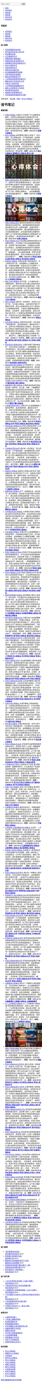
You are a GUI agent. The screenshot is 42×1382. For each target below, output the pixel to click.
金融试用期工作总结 (13, 1328)
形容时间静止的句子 (13, 1342)
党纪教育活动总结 (12, 90)
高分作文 (8, 17)
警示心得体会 (10, 1367)
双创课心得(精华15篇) (13, 1256)
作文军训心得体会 (28, 656)
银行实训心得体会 (21, 340)
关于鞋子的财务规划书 (13, 1333)
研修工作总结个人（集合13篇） (18, 1306)
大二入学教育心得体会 (22, 1022)
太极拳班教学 (32, 1001)
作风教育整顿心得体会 (30, 613)
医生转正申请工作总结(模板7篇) (18, 1285)
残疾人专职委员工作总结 (14, 88)
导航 (18, 99)
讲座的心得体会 (16, 279)
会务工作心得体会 (12, 805)
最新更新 (11, 1380)
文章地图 (18, 1380)
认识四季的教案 (11, 1335)
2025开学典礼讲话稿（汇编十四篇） (20, 1281)
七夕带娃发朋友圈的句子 (14, 86)
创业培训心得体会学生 (18, 363)
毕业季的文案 (10, 54)
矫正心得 (30, 153)
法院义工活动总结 (12, 83)
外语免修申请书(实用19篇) (16, 1301)
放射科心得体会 (13, 489)
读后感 (7, 13)
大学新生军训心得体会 (18, 530)
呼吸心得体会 (10, 1365)
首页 (7, 8)
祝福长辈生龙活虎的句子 (14, 61)
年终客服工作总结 (12, 1337)
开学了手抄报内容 (12, 1340)
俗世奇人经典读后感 (23, 868)
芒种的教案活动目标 (13, 50)
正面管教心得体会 (12, 848)
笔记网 (12, 99)
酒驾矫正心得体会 (19, 153)
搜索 (23, 4)
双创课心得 (9, 1258)
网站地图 (4, 1380)
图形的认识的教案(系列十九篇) (17, 1261)
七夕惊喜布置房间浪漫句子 (15, 79)
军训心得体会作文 (26, 699)
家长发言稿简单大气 (13, 77)
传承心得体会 (22, 239)
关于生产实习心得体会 (22, 782)
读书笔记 (8, 10)
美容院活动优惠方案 (13, 1267)
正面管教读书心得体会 (30, 846)
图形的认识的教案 (12, 1263)
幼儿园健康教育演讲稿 (13, 72)
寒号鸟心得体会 (11, 1358)
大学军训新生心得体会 (30, 1240)
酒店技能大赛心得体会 (16, 383)
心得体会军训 (30, 762)
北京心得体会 (10, 1362)
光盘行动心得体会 (14, 721)
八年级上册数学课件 (13, 1319)
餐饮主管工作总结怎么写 (14, 81)
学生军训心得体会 (28, 259)
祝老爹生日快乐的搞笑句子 (15, 63)
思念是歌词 (9, 1272)
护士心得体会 (27, 99)
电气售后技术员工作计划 (14, 52)
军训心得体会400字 (31, 570)
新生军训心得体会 (14, 259)
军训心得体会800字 (24, 979)
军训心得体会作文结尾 (13, 1195)
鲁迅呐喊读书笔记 (12, 1324)
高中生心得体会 (24, 1150)
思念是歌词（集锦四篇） (14, 1270)
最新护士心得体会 (12, 1353)
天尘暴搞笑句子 (11, 56)
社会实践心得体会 (12, 550)
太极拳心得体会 (20, 1001)
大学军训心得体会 (24, 934)
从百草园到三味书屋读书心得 (16, 1326)
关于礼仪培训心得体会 (21, 785)
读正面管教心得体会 (27, 848)
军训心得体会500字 (20, 466)
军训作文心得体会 (14, 656)
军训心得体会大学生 (27, 1173)
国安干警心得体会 (16, 403)
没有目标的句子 (11, 68)
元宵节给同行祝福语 (13, 74)
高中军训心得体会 (28, 1105)
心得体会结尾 (10, 1369)
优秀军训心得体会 (20, 1218)
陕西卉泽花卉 (10, 1331)
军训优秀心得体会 (14, 1220)
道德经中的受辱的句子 (13, 92)
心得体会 (8, 1356)
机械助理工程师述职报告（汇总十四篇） (21, 1290)
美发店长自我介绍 (12, 70)
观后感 (7, 15)
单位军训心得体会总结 (17, 444)
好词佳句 (8, 19)
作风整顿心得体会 (14, 613)
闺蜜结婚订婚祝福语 (13, 59)
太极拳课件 (9, 1001)
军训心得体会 (20, 424)
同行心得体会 (10, 1360)
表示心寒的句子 (11, 65)
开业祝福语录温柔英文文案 (15, 95)
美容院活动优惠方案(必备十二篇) (17, 1265)
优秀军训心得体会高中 (27, 891)
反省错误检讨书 (11, 1322)
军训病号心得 (10, 636)
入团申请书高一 (11, 1317)
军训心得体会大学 (17, 570)
